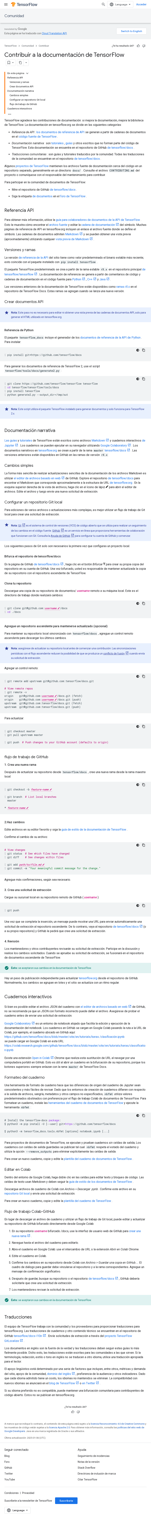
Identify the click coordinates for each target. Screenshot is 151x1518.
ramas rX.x (123, 286)
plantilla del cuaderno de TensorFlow (87, 1201)
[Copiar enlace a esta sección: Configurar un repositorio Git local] (66, 502)
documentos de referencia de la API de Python (110, 337)
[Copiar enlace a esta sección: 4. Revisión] (23, 941)
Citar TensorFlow (87, 1479)
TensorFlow (10, 45)
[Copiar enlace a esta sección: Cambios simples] (37, 466)
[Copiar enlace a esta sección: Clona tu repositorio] (35, 583)
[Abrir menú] (6, 4)
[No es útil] (144, 46)
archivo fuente (58, 225)
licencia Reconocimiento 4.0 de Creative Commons (118, 1423)
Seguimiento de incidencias (94, 1455)
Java (102, 279)
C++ (89, 279)
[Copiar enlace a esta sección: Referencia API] (37, 211)
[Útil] (138, 46)
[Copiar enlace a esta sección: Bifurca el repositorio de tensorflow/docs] (64, 556)
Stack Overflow (86, 1467)
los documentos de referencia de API (60, 132)
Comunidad (14, 16)
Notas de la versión (89, 1461)
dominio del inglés (59, 1374)
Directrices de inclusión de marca (97, 1473)
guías (69, 143)
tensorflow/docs (115, 450)
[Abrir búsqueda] (103, 4)
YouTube (9, 1479)
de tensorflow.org (121, 482)
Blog (7, 1455)
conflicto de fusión (114, 653)
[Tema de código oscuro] (138, 350)
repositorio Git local (17, 1193)
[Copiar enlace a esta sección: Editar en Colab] (34, 1170)
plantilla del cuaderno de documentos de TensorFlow (98, 1159)
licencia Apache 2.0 (59, 1427)
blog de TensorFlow (62, 1383)
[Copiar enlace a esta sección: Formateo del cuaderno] (48, 1078)
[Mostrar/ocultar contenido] (27, 73)
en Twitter (88, 1383)
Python (76, 279)
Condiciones (11, 1492)
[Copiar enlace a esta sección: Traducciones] (35, 1317)
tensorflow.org (47, 450)
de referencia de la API (33, 257)
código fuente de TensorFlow (38, 136)
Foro (7, 1461)
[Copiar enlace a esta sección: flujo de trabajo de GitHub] (52, 757)
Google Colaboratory (114, 445)
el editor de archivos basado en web (37, 478)
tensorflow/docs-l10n (28, 1336)
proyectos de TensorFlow (32, 166)
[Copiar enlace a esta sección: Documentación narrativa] (59, 431)
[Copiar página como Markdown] (20, 62)
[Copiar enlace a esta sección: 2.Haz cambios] (28, 822)
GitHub (56, 530)
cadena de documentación (98, 225)
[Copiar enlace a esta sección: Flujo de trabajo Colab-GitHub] (58, 1212)
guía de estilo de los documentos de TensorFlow (100, 1181)
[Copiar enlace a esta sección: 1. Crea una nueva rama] (40, 765)
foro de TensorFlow (72, 196)
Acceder (141, 4)
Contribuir (44, 45)
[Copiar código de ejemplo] (144, 350)
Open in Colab (41, 1058)
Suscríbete (66, 1500)
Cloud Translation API (54, 33)
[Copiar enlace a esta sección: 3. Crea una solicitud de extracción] (55, 890)
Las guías (10, 440)
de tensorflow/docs (120, 147)
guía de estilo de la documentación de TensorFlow (94, 829)
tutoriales (57, 143)
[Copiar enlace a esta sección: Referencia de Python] (37, 330)
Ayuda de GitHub (60, 535)
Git (19, 525)
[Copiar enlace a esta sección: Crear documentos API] (47, 302)
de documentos (42, 196)
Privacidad (28, 1492)
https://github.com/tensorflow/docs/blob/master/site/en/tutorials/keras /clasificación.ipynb (64, 1037)
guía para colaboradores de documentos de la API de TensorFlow (98, 220)
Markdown (72, 234)
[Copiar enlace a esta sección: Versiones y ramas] (39, 250)
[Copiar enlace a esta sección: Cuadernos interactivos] (55, 997)
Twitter (8, 1473)
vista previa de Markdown (72, 239)
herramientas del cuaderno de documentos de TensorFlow (85, 1103)
